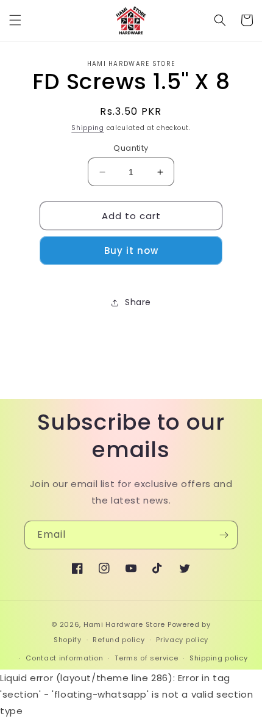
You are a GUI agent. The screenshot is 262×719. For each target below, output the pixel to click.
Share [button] (138, 302)
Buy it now (131, 250)
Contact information (64, 658)
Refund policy (118, 640)
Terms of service (146, 658)
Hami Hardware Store (124, 624)
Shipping (87, 127)
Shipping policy (218, 658)
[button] (15, 20)
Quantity (130, 148)
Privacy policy (182, 640)
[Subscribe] (223, 535)
